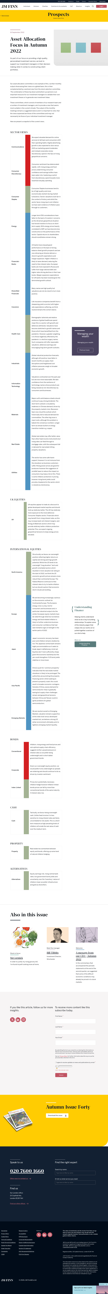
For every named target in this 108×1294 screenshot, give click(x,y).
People (77, 1)
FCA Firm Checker (24, 1254)
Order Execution (5, 1248)
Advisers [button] (36, 6)
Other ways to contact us (19, 1178)
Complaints (4, 1251)
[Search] (93, 6)
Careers (84, 1)
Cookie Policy (5, 1236)
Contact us (70, 1)
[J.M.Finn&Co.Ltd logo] (7, 1280)
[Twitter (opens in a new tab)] (12, 1019)
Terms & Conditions (6, 1239)
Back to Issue (5, 15)
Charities (45, 6)
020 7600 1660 (61, 1)
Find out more (85, 350)
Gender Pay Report (6, 1245)
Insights (87, 6)
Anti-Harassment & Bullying (26, 1251)
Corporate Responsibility (25, 1239)
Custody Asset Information (26, 1245)
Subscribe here (78, 1290)
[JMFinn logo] (10, 6)
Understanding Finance (84, 644)
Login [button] (101, 6)
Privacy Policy (63, 1056)
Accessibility (22, 1233)
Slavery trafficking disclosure (27, 1242)
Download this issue (55, 1115)
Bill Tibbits (53, 952)
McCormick (16, 958)
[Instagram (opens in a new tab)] (23, 1019)
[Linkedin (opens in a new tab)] (18, 1020)
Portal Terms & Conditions (8, 1242)
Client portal (102, 1)
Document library (93, 1)
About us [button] (79, 6)
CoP (71, 6)
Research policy (23, 1231)
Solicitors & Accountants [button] (59, 6)
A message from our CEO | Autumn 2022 (86, 956)
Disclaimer (4, 1231)
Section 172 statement (25, 1248)
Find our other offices (18, 1204)
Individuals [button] (26, 6)
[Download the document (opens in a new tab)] (18, 1119)
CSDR (2, 1254)
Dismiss (102, 1284)
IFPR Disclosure (23, 1236)
